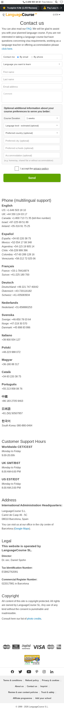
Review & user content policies (23, 692)
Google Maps (21, 528)
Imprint (43, 686)
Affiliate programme (22, 698)
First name (9, 72)
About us (19, 686)
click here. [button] (7, 48)
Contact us (32, 686)
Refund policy (32, 680)
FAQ (28, 28)
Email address (10, 86)
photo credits (34, 618)
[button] (2, 2)
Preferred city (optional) (17, 140)
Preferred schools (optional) (19, 148)
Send (32, 178)
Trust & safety (47, 692)
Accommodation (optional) (19, 155)
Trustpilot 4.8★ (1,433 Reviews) (22, 8)
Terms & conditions (12, 680)
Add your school (43, 698)
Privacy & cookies (50, 680)
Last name (9, 79)
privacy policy (41, 168)
